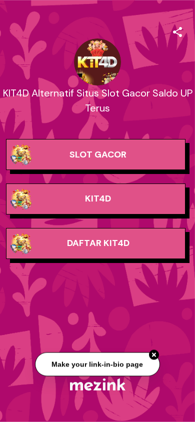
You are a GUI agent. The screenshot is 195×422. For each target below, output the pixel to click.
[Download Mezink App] (98, 384)
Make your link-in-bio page (98, 364)
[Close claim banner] (154, 355)
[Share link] (178, 31)
